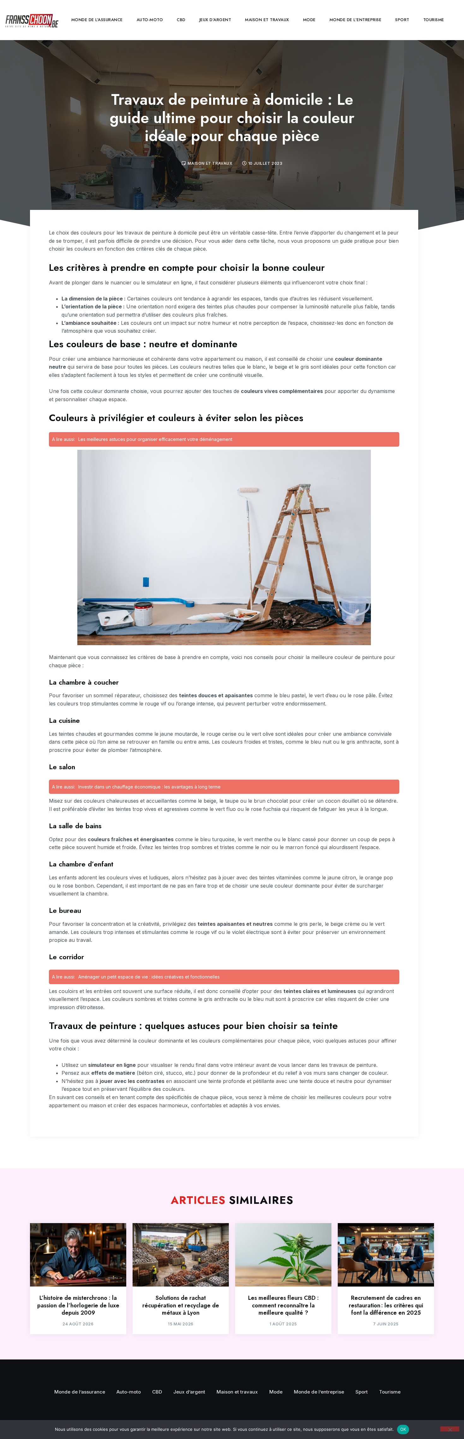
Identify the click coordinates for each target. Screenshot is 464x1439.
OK (403, 1429)
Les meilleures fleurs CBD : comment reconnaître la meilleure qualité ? (283, 1305)
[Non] (449, 1428)
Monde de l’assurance (97, 20)
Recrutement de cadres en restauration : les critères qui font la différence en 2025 (386, 1305)
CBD (181, 20)
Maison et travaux (267, 20)
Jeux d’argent (215, 20)
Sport (402, 20)
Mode (309, 20)
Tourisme (433, 20)
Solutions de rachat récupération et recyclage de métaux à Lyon (180, 1305)
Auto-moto (150, 20)
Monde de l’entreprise (356, 20)
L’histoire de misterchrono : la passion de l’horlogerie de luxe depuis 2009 (78, 1305)
